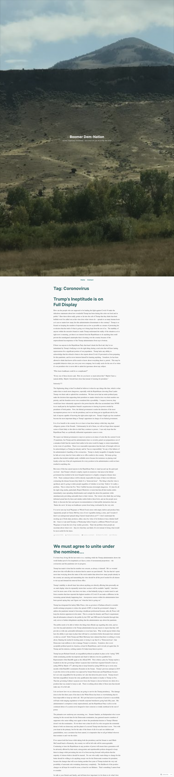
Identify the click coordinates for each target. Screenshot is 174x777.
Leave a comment (89, 535)
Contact (90, 280)
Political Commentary (73, 535)
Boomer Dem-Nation (87, 137)
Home (83, 280)
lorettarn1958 (59, 535)
